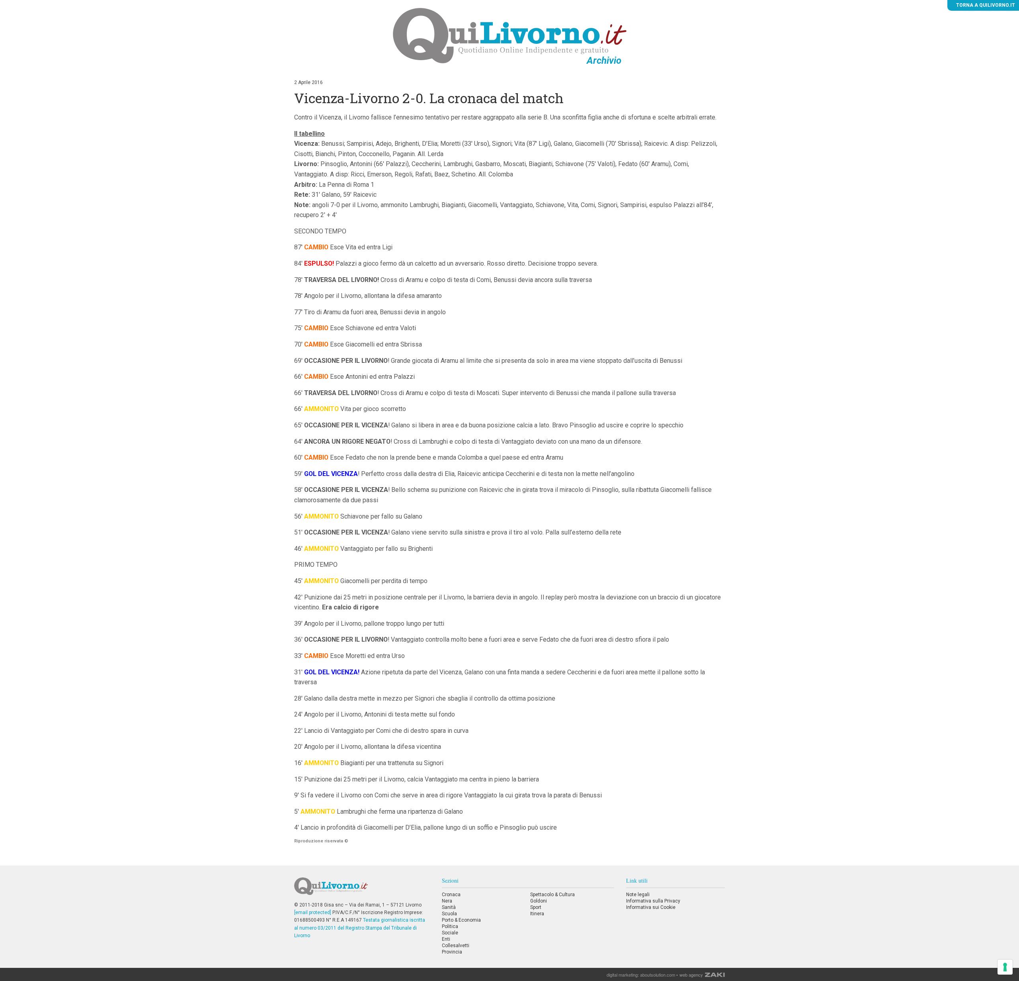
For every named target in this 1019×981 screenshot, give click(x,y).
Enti (446, 939)
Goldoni (538, 901)
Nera (447, 901)
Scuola (449, 913)
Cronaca (451, 894)
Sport (535, 907)
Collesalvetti (455, 945)
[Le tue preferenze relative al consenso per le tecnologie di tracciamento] (1005, 967)
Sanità (449, 907)
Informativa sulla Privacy (653, 901)
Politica (450, 926)
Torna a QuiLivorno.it (985, 5)
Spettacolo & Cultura (552, 894)
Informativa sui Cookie (650, 907)
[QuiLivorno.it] (361, 889)
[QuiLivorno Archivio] (510, 35)
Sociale (450, 933)
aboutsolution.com (657, 974)
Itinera (537, 913)
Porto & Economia (461, 920)
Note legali (638, 894)
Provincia (452, 952)
